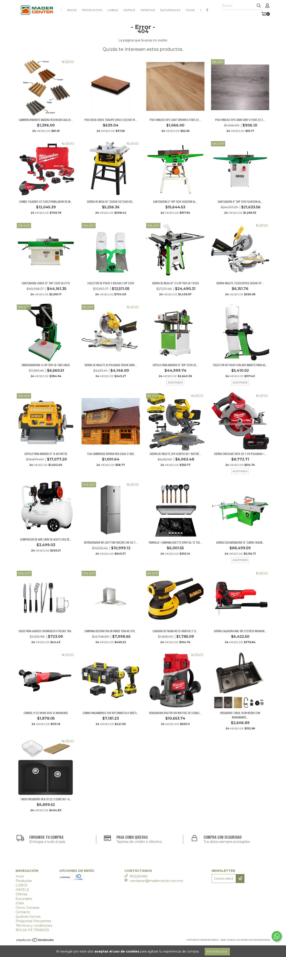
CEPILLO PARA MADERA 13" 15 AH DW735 (45, 454)
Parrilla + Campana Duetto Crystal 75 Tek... (175, 542)
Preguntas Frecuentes (33, 921)
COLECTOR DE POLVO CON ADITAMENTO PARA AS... (240, 365)
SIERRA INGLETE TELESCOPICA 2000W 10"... (240, 283)
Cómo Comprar (28, 908)
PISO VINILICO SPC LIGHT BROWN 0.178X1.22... (175, 120)
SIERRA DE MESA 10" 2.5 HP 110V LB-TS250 (175, 283)
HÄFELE (129, 10)
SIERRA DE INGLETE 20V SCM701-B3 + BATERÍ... (175, 454)
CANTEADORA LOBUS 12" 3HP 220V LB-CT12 (46, 283)
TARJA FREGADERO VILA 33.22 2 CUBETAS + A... (46, 799)
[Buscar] (258, 6)
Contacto (23, 912)
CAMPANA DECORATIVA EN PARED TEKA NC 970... (110, 631)
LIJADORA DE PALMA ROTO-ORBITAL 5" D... (175, 631)
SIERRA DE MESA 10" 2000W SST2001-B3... (110, 201)
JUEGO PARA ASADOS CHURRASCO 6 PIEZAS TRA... (46, 631)
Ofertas (148, 10)
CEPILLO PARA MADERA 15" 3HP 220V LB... (175, 365)
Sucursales (170, 10)
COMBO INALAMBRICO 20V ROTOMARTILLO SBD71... (111, 713)
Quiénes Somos (28, 917)
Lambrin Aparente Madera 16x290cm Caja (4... (46, 120)
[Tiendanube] (35, 941)
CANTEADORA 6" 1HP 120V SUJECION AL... (175, 201)
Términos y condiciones (34, 925)
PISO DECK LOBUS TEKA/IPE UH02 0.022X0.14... (110, 120)
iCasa (190, 10)
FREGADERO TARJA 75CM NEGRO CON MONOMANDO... (240, 715)
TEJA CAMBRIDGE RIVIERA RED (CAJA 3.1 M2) (110, 454)
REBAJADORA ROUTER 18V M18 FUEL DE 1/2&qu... (175, 713)
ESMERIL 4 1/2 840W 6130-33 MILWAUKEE (46, 713)
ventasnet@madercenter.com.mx (156, 881)
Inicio (72, 10)
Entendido (217, 951)
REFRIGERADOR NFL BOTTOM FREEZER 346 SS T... (110, 542)
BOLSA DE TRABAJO (32, 930)
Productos (92, 10)
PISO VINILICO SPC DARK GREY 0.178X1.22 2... (240, 120)
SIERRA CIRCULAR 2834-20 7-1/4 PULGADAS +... (240, 454)
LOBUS (112, 10)
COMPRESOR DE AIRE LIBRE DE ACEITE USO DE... (46, 539)
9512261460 (138, 876)
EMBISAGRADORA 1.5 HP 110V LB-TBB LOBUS (46, 365)
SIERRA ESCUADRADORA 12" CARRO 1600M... (240, 542)
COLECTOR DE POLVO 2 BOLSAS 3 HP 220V (110, 283)
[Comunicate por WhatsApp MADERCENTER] (277, 936)
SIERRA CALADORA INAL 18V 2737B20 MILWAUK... (240, 631)
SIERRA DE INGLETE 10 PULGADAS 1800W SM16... (110, 365)
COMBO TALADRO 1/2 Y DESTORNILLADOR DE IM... (45, 201)
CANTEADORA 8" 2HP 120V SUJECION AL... (240, 201)
